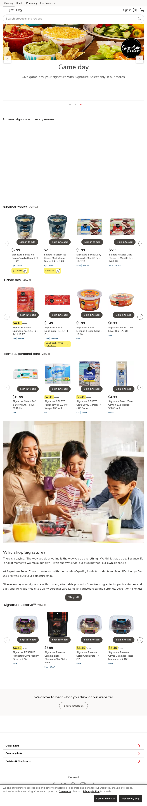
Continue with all (105, 798)
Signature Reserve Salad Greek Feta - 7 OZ (87, 656)
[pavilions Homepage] (15, 10)
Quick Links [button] (12, 745)
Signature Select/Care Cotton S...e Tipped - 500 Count (120, 405)
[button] (130, 10)
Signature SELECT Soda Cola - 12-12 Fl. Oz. (56, 331)
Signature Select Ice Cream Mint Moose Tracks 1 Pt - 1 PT (55, 258)
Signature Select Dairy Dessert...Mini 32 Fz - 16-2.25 (88, 258)
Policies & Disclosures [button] (18, 761)
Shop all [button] (73, 597)
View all (33, 207)
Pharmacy (31, 3)
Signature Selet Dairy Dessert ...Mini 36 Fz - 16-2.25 (121, 258)
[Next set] (141, 243)
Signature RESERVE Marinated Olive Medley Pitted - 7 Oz (26, 656)
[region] (73, 795)
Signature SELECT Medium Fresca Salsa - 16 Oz (89, 331)
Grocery (8, 3)
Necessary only (130, 798)
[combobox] (73, 18)
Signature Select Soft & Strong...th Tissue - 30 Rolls (24, 405)
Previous (7, 59)
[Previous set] (6, 243)
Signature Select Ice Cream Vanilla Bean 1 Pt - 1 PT (24, 258)
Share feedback (73, 706)
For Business (47, 3)
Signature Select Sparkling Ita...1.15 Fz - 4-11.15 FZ (25, 331)
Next (139, 59)
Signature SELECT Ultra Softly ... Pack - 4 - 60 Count (88, 405)
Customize (65, 791)
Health (19, 3)
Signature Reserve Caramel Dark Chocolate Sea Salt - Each (55, 657)
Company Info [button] (14, 753)
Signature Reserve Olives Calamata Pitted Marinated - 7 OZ (120, 656)
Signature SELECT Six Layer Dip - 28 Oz (120, 329)
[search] (139, 18)
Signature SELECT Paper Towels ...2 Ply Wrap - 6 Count (55, 405)
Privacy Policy (91, 791)
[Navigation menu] (5, 10)
